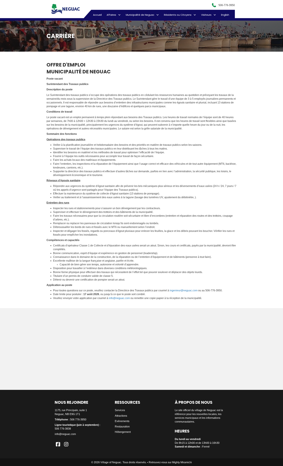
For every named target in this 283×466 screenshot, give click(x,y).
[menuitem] (225, 14)
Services (120, 410)
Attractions (121, 415)
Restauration (122, 426)
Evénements (122, 421)
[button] (119, 14)
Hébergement (123, 432)
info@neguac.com (119, 298)
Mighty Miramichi (182, 462)
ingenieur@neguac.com (184, 290)
